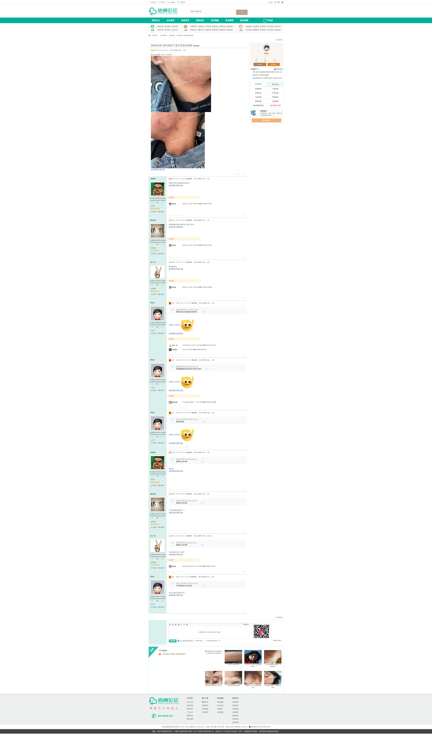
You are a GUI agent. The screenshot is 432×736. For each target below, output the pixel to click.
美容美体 (263, 30)
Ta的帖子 (253, 69)
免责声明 (190, 705)
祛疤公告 (277, 26)
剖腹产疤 (201, 30)
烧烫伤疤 (215, 26)
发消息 (162, 211)
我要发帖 (280, 69)
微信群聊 (244, 20)
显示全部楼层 (174, 50)
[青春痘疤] (253, 112)
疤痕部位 (235, 705)
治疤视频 (215, 20)
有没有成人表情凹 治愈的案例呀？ (174, 654)
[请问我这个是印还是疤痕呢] (187, 325)
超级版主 (153, 248)
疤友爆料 (249, 26)
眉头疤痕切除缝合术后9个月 (213, 685)
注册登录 (205, 712)
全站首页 (170, 20)
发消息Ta (273, 64)
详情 (193, 204)
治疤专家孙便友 (258, 105)
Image (176, 624)
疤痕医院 (235, 712)
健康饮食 (256, 30)
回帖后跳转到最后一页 (213, 641)
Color (173, 624)
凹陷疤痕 (222, 26)
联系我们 (190, 709)
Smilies (187, 624)
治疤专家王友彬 (275, 105)
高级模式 (246, 624)
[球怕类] (267, 48)
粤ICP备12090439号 (217, 727)
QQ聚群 (220, 709)
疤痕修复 (153, 179)
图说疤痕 (160, 26)
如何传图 (205, 709)
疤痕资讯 (185, 20)
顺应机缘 (153, 220)
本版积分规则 (277, 640)
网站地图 (190, 719)
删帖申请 (205, 702)
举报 (244, 174)
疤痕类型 (235, 702)
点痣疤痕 (208, 30)
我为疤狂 (167, 30)
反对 (186, 215)
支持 (179, 215)
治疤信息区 (163, 35)
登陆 (271, 2)
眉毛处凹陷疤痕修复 (233, 685)
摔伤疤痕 (215, 30)
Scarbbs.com (200, 727)
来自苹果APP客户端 (158, 169)
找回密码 (205, 705)
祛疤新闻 (270, 26)
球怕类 (174, 204)
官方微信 (172, 2)
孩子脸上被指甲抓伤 (233, 664)
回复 (154, 174)
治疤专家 (175, 26)
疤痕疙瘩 (193, 26)
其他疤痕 (229, 30)
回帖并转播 (199, 641)
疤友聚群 (229, 20)
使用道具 (237, 174)
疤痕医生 (235, 715)
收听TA (155, 211)
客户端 (163, 2)
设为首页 (153, 2)
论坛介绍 (190, 702)
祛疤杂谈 (160, 30)
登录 (215, 632)
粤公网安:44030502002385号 (260, 727)
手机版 (270, 20)
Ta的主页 (259, 64)
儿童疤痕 (201, 26)
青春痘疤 (193, 30)
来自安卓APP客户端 (176, 227)
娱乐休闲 (270, 30)
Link (178, 624)
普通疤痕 (222, 30)
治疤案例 (275, 101)
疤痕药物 (235, 722)
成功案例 (167, 26)
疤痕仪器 (235, 719)
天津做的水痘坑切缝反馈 (213, 653)
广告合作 (190, 712)
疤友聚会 (256, 26)
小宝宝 (153, 330)
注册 (275, 2)
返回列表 (279, 40)
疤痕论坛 (156, 20)
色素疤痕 (229, 26)
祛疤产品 (175, 30)
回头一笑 (153, 262)
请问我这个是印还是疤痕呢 (185, 35)
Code (184, 624)
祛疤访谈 (249, 30)
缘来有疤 (263, 26)
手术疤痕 (208, 26)
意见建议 (277, 30)
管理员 (153, 206)
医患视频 (220, 702)
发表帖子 (267, 120)
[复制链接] (196, 46)
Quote (181, 624)
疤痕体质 (200, 20)
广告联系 (182, 2)
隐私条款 (190, 715)
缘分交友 (220, 705)
